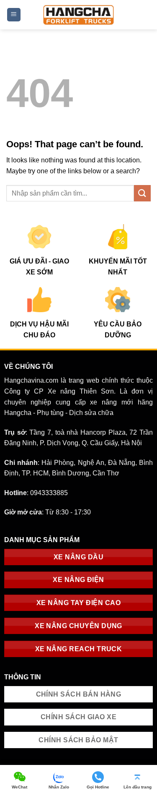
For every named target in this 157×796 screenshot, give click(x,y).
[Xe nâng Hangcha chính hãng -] (78, 14)
